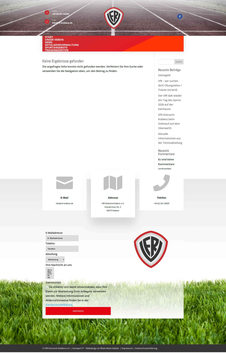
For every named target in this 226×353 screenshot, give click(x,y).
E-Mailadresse (54, 233)
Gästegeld (164, 75)
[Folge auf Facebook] (180, 16)
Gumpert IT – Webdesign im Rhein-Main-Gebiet (95, 348)
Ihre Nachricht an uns (59, 265)
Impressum (127, 348)
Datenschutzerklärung (59, 304)
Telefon (50, 243)
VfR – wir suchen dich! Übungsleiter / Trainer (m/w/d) (170, 85)
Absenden (78, 311)
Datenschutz (53, 282)
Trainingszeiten (56, 50)
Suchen (179, 62)
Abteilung (51, 254)
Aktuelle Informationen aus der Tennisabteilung (170, 138)
